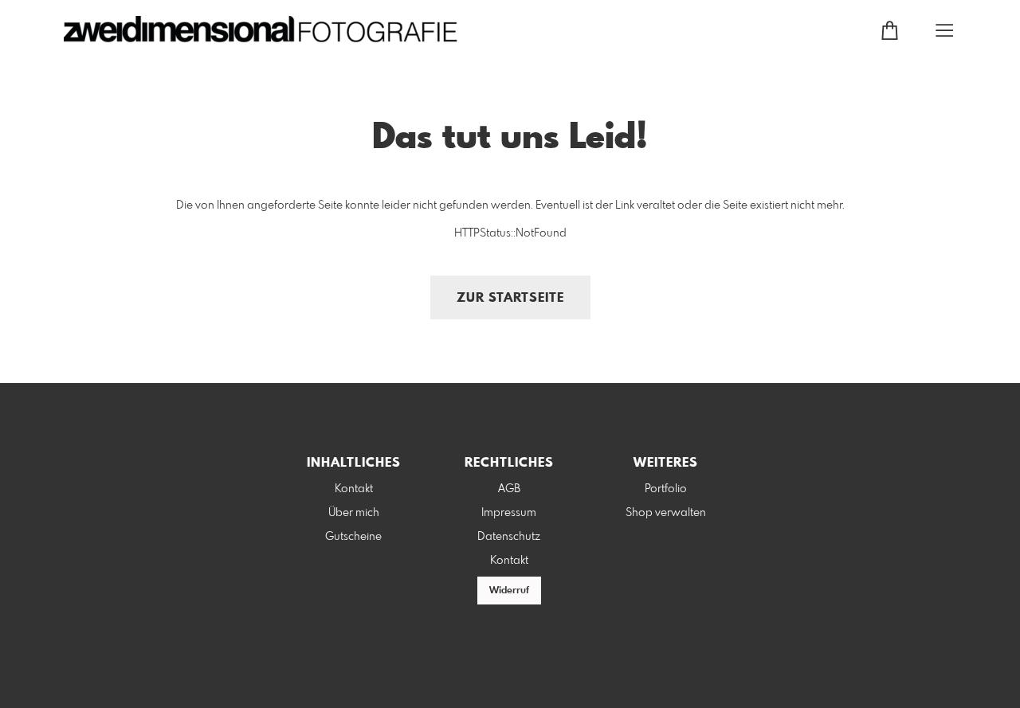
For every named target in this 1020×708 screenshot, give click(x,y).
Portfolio (666, 489)
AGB (509, 489)
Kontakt (354, 489)
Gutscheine (353, 536)
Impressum (508, 512)
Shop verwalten (666, 512)
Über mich (353, 512)
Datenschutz (508, 536)
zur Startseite (510, 298)
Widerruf (509, 591)
